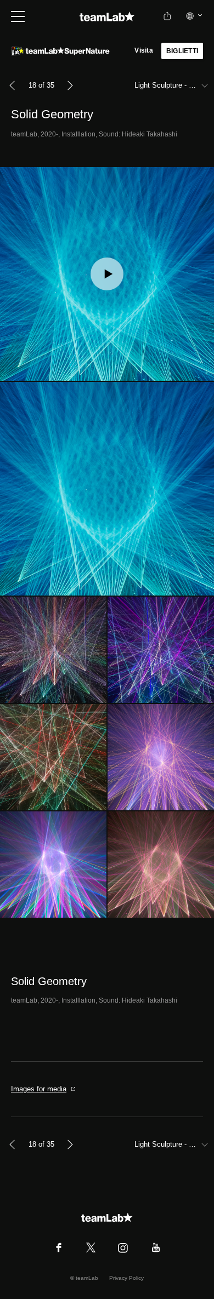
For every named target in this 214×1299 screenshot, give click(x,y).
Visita (143, 50)
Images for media (38, 1089)
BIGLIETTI (182, 51)
